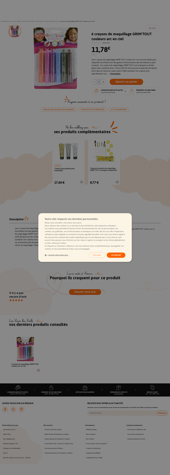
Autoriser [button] (116, 255)
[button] (57, 255)
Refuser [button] (97, 255)
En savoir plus (96, 249)
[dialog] (85, 237)
